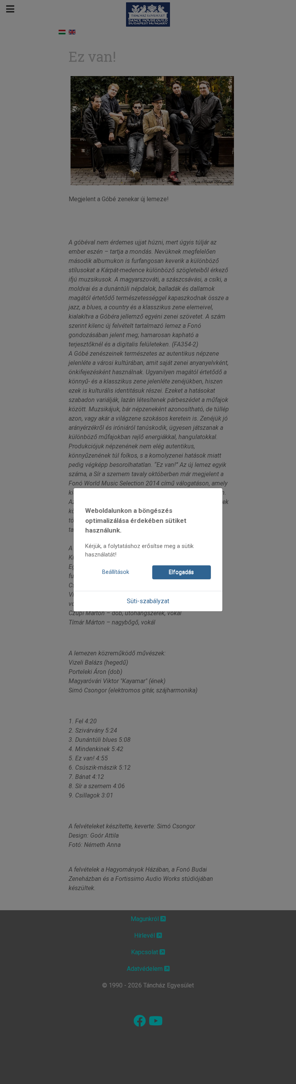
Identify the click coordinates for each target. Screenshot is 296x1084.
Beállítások (115, 572)
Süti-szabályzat (148, 601)
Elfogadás (181, 572)
